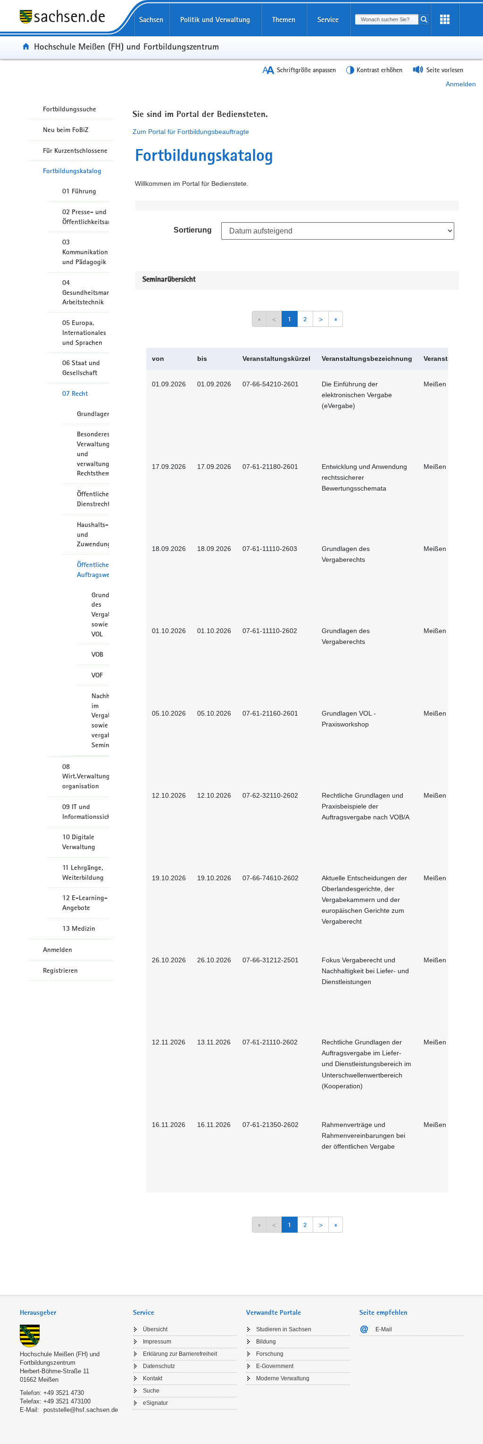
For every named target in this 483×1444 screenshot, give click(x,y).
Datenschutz (159, 1366)
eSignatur (155, 1403)
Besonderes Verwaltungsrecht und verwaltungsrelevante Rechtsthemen (93, 453)
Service (328, 19)
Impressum (157, 1341)
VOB (97, 654)
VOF (97, 675)
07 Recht (75, 393)
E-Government (274, 1366)
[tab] (72, 1314)
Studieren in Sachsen (283, 1329)
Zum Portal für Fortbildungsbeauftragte (191, 131)
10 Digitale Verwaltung (78, 842)
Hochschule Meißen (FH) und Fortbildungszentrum (126, 46)
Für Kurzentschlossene (75, 150)
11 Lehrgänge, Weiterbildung (83, 872)
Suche (151, 1390)
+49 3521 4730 (63, 1392)
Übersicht (155, 1329)
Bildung (266, 1341)
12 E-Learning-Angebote (85, 902)
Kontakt (152, 1378)
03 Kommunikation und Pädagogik (85, 252)
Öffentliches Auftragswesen (93, 569)
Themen (283, 19)
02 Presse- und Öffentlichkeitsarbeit (85, 217)
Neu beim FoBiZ (66, 129)
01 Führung (79, 191)
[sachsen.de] (71, 23)
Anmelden (461, 84)
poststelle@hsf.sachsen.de (80, 1409)
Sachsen (151, 19)
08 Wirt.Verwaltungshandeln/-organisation (85, 776)
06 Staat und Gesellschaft (81, 368)
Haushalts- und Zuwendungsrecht (93, 534)
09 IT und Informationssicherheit (85, 811)
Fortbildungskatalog (72, 171)
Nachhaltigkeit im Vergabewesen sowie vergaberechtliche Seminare (100, 720)
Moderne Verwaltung (282, 1378)
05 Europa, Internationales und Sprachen (84, 332)
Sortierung (193, 230)
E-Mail (383, 1329)
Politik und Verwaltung (215, 19)
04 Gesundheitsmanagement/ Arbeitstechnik (85, 292)
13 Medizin (78, 928)
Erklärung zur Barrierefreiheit (180, 1354)
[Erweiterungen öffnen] (444, 19)
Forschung (269, 1354)
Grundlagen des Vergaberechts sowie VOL (100, 614)
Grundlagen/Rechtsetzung (93, 413)
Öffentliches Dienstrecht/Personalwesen (93, 499)
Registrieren (60, 970)
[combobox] (387, 19)
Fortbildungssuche (69, 109)
